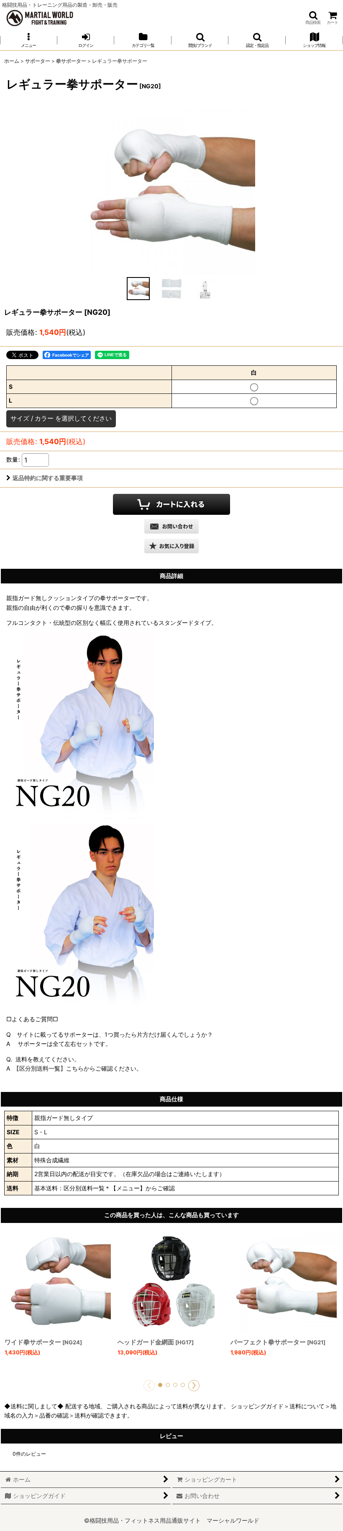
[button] (313, 18)
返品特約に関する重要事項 (48, 477)
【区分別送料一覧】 (39, 1068)
